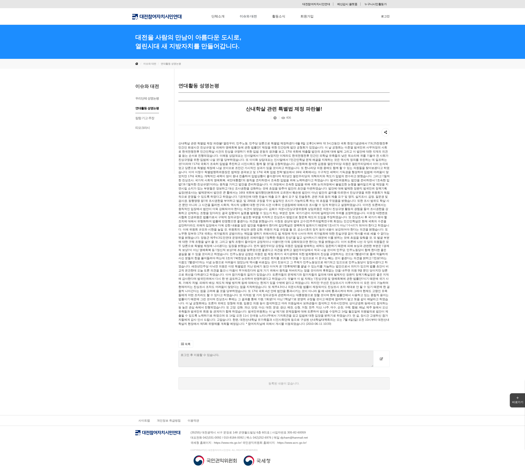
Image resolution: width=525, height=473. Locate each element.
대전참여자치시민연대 (316, 4)
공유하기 (385, 130)
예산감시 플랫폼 (347, 4)
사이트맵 (144, 420)
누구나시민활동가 (375, 4)
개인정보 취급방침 (169, 420)
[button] (185, 344)
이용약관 (193, 420)
